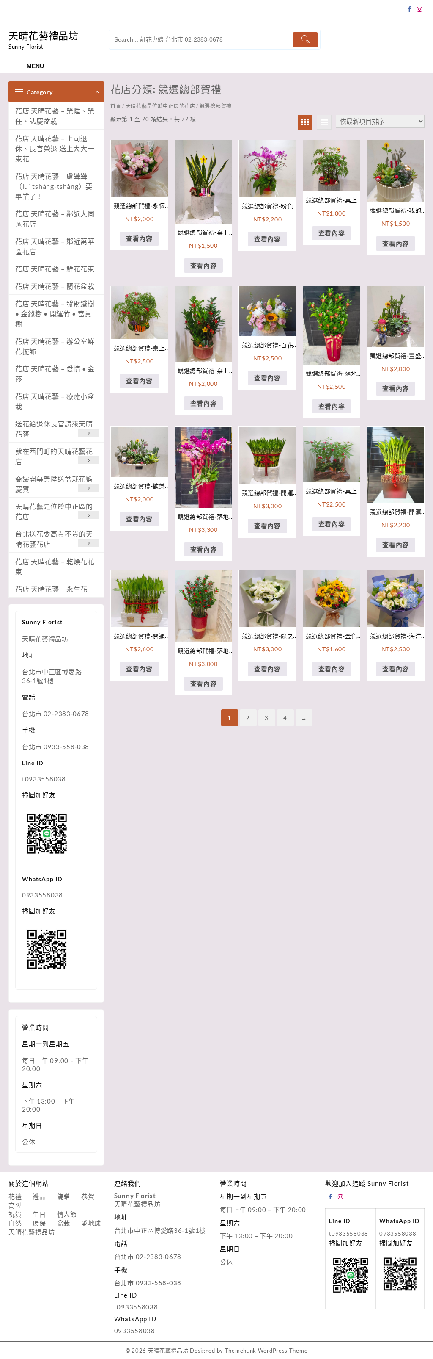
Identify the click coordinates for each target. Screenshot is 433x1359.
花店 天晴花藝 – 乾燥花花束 (55, 566)
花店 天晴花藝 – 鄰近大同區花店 (55, 219)
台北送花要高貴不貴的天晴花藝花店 (54, 539)
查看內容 (139, 238)
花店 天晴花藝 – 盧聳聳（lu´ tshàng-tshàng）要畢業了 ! (54, 186)
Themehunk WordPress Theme (266, 1350)
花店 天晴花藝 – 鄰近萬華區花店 (55, 246)
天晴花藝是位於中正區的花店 (54, 511)
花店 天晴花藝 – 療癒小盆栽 (55, 401)
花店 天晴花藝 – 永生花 (51, 589)
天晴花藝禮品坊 (43, 36)
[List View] (324, 122)
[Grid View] (305, 122)
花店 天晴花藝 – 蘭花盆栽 (55, 286)
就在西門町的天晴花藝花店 (54, 456)
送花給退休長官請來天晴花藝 (54, 429)
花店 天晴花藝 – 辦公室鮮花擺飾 (55, 346)
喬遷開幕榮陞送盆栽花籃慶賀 (54, 484)
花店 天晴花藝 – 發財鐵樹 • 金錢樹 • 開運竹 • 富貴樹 (55, 313)
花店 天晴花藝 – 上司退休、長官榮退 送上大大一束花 (54, 148)
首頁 (115, 106)
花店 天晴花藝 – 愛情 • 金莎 (55, 374)
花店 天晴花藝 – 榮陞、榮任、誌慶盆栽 (55, 116)
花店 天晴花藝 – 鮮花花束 (55, 269)
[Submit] (305, 39)
